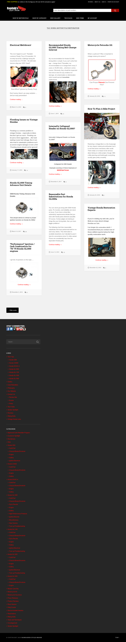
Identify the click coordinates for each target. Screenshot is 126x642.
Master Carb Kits (13, 589)
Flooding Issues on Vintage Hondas (24, 120)
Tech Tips (11, 357)
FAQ (9, 442)
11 (105, 96)
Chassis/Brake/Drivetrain (17, 451)
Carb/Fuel (12, 448)
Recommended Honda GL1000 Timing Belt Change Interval (62, 47)
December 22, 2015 (95, 267)
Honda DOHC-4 (14, 366)
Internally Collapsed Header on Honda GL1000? (62, 127)
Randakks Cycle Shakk (32, 637)
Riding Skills (12, 416)
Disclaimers (11, 439)
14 (27, 170)
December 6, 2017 (56, 181)
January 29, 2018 (95, 96)
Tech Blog (68, 18)
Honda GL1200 (14, 375)
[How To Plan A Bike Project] (102, 126)
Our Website (12, 391)
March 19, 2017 (16, 231)
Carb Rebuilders (13, 385)
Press (11, 403)
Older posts (13, 310)
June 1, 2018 (54, 113)
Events (11, 400)
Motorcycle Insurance (15, 595)
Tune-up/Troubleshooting (17, 526)
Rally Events (12, 607)
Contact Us (11, 394)
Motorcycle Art (12, 592)
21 (63, 114)
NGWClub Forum (63, 170)
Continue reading (19, 99)
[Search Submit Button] (115, 10)
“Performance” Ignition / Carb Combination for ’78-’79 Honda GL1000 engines (22, 247)
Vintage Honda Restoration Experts (101, 208)
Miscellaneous (13, 520)
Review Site (13, 397)
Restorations (12, 613)
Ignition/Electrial (14, 517)
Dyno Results (13, 504)
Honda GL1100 (14, 372)
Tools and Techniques (15, 620)
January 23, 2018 (95, 195)
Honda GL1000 (14, 369)
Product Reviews (13, 601)
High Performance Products (18, 514)
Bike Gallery (55, 18)
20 (26, 231)
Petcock (102, 82)
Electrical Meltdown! (20, 45)
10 (64, 252)
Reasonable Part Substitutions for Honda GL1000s (61, 196)
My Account (92, 18)
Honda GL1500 (14, 378)
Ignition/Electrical (14, 460)
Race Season (12, 604)
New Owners (13, 523)
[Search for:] (23, 341)
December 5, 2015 (17, 292)
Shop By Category (39, 18)
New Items (80, 18)
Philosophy (11, 388)
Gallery (10, 382)
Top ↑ (117, 637)
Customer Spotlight (14, 436)
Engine (11, 454)
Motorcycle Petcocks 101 (100, 45)
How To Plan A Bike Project (101, 109)
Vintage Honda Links (14, 419)
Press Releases (13, 598)
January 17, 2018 (17, 170)
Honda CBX (13, 360)
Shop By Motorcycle (21, 18)
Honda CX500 (13, 363)
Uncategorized (12, 623)
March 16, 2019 (16, 107)
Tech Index (11, 407)
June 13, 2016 (55, 252)
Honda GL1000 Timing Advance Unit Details (21, 183)
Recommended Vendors (15, 610)
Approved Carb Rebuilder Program (19, 433)
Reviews (10, 413)
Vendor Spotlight (13, 410)
